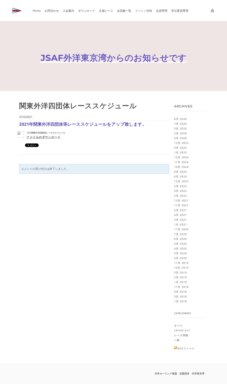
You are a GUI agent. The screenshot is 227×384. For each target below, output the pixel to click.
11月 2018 (181, 287)
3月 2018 (180, 296)
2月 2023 (180, 186)
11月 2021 (181, 205)
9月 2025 (180, 147)
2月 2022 (180, 195)
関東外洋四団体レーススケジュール (78, 105)
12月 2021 (181, 200)
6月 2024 (180, 176)
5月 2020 (180, 243)
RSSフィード (186, 348)
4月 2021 (180, 215)
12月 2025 (181, 143)
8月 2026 (180, 119)
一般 (177, 340)
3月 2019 (180, 272)
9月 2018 (180, 291)
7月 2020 (180, 234)
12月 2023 (181, 181)
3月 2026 (180, 133)
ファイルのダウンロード (43, 137)
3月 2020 (180, 253)
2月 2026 (180, 138)
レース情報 (181, 335)
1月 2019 (180, 282)
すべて (178, 325)
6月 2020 (180, 239)
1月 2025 (180, 152)
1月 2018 (180, 301)
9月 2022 (180, 191)
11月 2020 (181, 229)
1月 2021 (180, 224)
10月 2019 (181, 267)
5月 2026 (180, 128)
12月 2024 (181, 157)
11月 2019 (181, 263)
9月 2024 (180, 171)
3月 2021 (180, 219)
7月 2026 (180, 123)
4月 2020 (180, 248)
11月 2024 (181, 162)
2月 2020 (180, 258)
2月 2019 (180, 277)
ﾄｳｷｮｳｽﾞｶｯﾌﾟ (182, 330)
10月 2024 (181, 167)
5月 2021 (180, 210)
